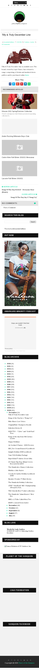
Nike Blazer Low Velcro (16, 421)
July (10, 516)
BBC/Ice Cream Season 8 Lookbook (21, 448)
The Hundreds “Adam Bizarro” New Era (21, 495)
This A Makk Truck (16, 32)
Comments (6, 44)
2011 (9, 402)
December (13, 412)
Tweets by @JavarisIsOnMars (15, 229)
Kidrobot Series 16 (15, 428)
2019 (9, 382)
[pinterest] (30, 660)
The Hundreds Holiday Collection (20, 482)
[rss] (21, 5)
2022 (9, 374)
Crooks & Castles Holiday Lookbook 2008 (21, 475)
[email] (24, 5)
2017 (9, 387)
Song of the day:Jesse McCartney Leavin (20, 437)
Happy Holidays (14, 442)
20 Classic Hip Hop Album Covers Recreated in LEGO (20, 463)
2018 (9, 384)
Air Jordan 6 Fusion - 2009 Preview (21, 445)
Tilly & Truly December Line (18, 415)
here (27, 75)
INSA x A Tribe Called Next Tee (19, 499)
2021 (9, 377)
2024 (9, 369)
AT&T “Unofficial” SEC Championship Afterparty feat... (22, 486)
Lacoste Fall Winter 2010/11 (12, 178)
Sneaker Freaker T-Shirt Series (19, 479)
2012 (9, 400)
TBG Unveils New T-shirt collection (21, 491)
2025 (9, 366)
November (13, 505)
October (12, 508)
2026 (9, 364)
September (13, 511)
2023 (9, 371)
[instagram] (18, 5)
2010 (9, 405)
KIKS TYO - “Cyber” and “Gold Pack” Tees (21, 432)
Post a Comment (10, 208)
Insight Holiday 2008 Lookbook (19, 452)
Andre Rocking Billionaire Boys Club (15, 136)
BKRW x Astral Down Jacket (18, 503)
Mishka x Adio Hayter (16, 470)
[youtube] (27, 5)
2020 (9, 379)
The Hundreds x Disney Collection (20, 467)
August (12, 513)
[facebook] (12, 5)
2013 (9, 397)
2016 (9, 390)
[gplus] (15, 5)
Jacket (32, 42)
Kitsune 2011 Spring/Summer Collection (17, 111)
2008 (9, 410)
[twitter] (8, 5)
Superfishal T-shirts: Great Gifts (20, 459)
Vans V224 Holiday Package (18, 455)
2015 (9, 392)
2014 (9, 395)
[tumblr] (30, 5)
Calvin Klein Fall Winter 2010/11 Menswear (18, 157)
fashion (26, 42)
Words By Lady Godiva (16, 529)
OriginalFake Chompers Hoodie (19, 425)
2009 (9, 408)
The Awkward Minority (6, 32)
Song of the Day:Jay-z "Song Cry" (20, 418)
